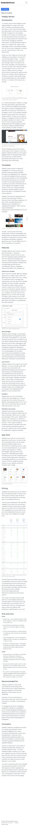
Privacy (16, 822)
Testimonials (4, 824)
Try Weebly (5, 9)
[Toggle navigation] (26, 2)
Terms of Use (9, 822)
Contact (3, 822)
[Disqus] (14, 798)
